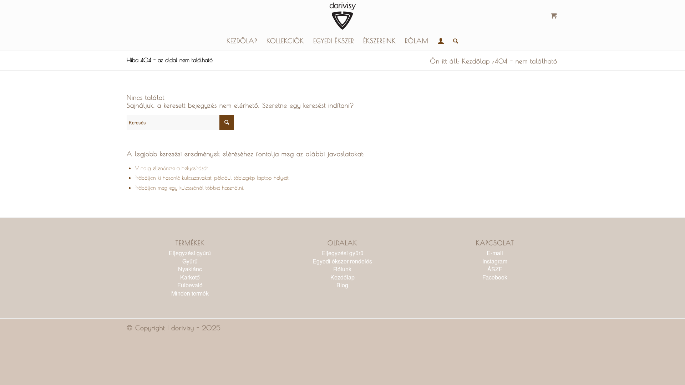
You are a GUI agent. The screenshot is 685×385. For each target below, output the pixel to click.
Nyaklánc (190, 269)
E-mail (495, 253)
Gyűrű (190, 261)
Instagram (494, 261)
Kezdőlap (342, 277)
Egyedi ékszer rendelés (342, 261)
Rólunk (342, 269)
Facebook (494, 277)
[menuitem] (242, 41)
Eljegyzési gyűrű (190, 253)
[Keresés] (453, 41)
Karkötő (190, 277)
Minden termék (190, 293)
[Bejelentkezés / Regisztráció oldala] (440, 41)
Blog (342, 285)
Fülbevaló (190, 285)
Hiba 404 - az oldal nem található (170, 60)
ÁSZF (494, 269)
